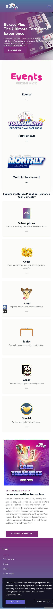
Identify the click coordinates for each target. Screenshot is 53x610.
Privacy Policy (43, 602)
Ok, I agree (15, 602)
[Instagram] (5, 311)
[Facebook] (5, 307)
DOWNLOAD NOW (15, 50)
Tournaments (26, 136)
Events (26, 94)
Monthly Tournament (26, 177)
